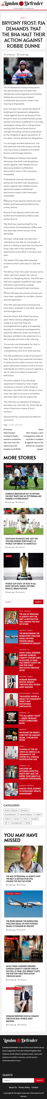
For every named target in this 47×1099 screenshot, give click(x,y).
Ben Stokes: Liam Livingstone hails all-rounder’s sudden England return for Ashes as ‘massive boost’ (33, 439)
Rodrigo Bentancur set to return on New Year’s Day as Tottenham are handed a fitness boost (23, 496)
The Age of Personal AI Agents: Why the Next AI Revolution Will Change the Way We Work (29, 619)
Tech (21, 611)
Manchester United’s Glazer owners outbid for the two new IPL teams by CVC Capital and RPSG (12, 439)
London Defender (15, 425)
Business (22, 785)
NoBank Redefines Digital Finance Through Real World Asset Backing (29, 683)
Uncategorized (16, 823)
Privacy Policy (24, 1087)
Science (8, 819)
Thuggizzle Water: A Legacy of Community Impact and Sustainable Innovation (30, 701)
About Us (13, 1087)
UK (28, 650)
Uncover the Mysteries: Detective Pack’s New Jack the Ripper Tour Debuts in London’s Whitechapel (30, 773)
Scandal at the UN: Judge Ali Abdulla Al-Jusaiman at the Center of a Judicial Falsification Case (30, 754)
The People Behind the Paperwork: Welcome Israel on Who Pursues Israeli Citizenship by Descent (30, 638)
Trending (27, 611)
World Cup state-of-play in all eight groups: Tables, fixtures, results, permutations (20, 586)
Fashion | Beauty (26, 814)
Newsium (35, 1093)
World (30, 630)
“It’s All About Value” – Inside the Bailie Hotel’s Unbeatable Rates (29, 719)
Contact (35, 1087)
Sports (23, 18)
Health (38, 814)
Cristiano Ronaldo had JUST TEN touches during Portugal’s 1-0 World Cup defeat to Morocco (21, 541)
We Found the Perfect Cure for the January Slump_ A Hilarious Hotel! (29, 736)
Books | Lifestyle (11, 810)
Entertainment (25, 693)
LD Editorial (10, 55)
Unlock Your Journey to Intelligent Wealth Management (30, 791)
